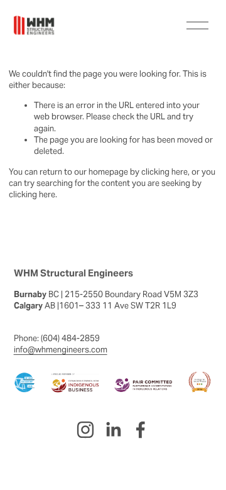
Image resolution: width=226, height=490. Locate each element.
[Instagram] (85, 429)
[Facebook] (140, 429)
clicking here (164, 171)
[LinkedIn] (113, 429)
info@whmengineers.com (60, 349)
